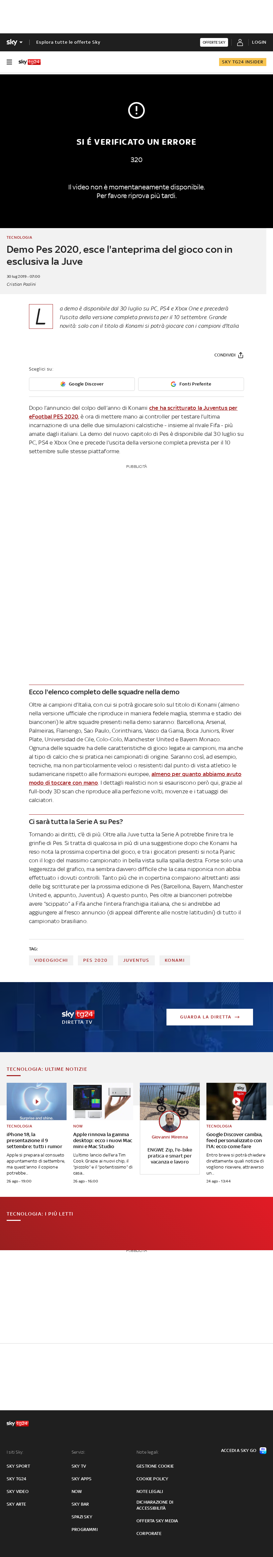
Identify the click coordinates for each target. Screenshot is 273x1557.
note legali (149, 1491)
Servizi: (79, 1452)
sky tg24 (17, 1478)
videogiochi (51, 960)
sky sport (18, 1466)
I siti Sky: (15, 1452)
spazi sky (82, 1516)
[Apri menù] (9, 62)
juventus (136, 960)
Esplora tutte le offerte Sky (68, 42)
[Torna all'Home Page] (30, 62)
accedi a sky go (238, 1450)
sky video (18, 1491)
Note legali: (147, 1452)
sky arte (16, 1504)
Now (77, 1491)
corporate (148, 1533)
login (259, 42)
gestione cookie (155, 1466)
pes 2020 (95, 960)
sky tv (79, 1466)
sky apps (82, 1478)
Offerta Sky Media (157, 1520)
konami (175, 960)
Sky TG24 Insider (242, 61)
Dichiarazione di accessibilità (154, 1505)
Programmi (85, 1529)
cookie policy (152, 1478)
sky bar (80, 1504)
